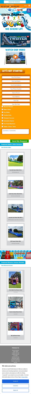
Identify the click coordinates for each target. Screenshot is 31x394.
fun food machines (15, 359)
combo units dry (15, 354)
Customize (15, 385)
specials (15, 362)
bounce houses (15, 350)
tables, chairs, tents (15, 361)
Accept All (15, 381)
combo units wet (15, 353)
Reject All (15, 390)
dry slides (15, 355)
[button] (29, 10)
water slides (15, 351)
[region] (15, 378)
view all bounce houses (7, 265)
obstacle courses (15, 357)
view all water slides (6, 147)
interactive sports (15, 358)
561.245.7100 (5, 6)
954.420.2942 (15, 6)
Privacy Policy (24, 377)
